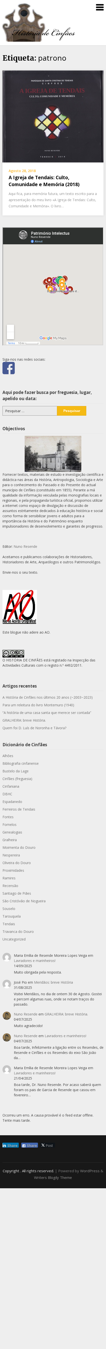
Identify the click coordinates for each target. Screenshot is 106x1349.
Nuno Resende (25, 546)
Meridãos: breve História (53, 982)
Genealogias (12, 832)
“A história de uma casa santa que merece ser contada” (46, 712)
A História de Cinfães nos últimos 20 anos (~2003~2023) (47, 697)
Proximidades (13, 870)
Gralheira (9, 839)
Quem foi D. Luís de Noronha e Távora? (34, 728)
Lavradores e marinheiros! (34, 960)
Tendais (8, 924)
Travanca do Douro (18, 931)
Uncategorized (14, 939)
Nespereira (11, 855)
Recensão (10, 885)
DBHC (7, 794)
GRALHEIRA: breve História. (24, 720)
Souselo (8, 908)
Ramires (9, 878)
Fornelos (9, 824)
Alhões (7, 755)
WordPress (90, 1170)
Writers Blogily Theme (53, 1177)
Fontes (8, 817)
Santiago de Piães (16, 893)
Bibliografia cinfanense (20, 763)
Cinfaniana (10, 786)
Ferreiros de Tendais (18, 809)
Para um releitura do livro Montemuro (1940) (38, 705)
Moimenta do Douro (18, 847)
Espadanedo (12, 801)
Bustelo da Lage (15, 771)
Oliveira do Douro (16, 862)
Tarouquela (11, 916)
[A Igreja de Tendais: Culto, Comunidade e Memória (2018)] (53, 115)
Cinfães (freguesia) (17, 778)
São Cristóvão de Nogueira (24, 901)
